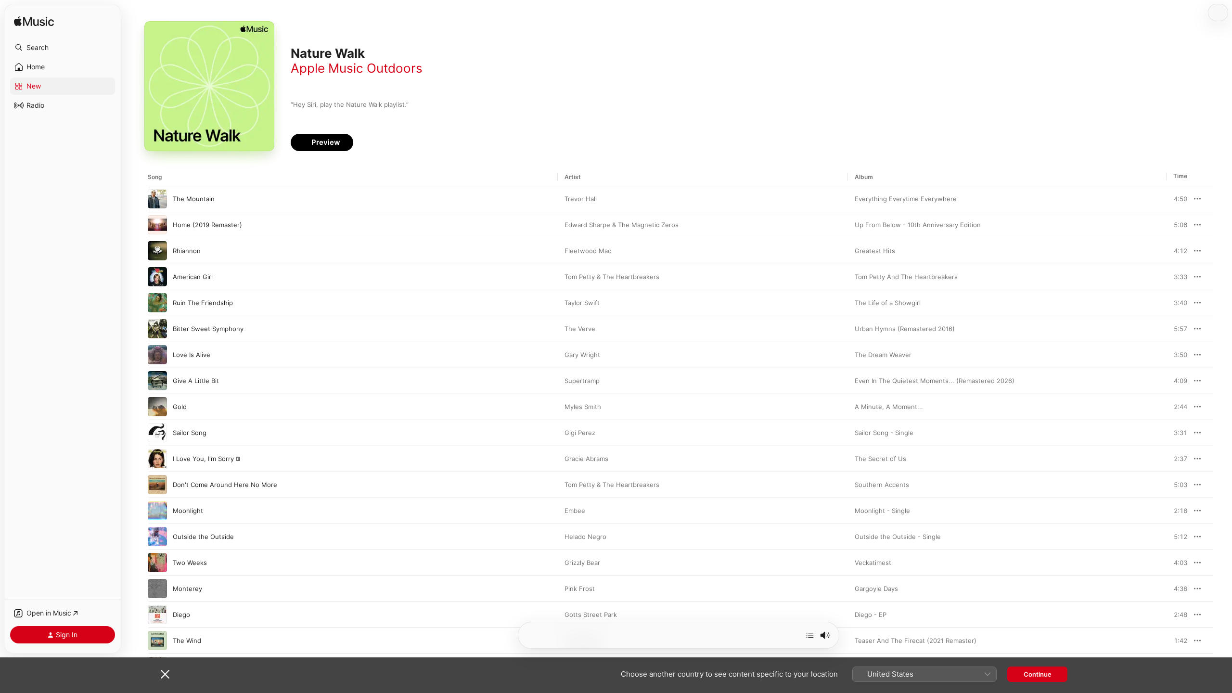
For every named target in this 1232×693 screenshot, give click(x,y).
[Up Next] (810, 635)
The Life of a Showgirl (888, 303)
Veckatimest (873, 562)
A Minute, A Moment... (889, 407)
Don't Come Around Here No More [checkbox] (225, 484)
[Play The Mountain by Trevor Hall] (157, 198)
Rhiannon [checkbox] (187, 251)
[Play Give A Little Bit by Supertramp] (157, 380)
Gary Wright (582, 355)
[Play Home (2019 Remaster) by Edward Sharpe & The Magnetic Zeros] (157, 224)
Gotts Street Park (591, 614)
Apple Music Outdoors (357, 68)
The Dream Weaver (883, 355)
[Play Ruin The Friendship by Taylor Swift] (157, 302)
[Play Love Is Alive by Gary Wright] (157, 354)
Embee (575, 510)
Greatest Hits (875, 251)
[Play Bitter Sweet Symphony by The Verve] (157, 328)
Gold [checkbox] (180, 407)
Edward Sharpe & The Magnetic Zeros (622, 225)
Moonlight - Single (882, 510)
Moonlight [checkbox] (188, 510)
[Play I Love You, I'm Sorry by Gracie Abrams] (157, 458)
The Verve (580, 329)
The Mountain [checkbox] (194, 199)
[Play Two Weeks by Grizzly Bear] (157, 562)
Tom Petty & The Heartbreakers (612, 277)
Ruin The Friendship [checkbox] (203, 303)
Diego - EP (870, 614)
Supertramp (582, 381)
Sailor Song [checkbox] (189, 432)
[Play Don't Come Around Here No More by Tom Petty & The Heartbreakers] (157, 484)
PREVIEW (1176, 199)
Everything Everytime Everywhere (906, 199)
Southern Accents (882, 484)
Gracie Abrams (586, 458)
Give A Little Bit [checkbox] (196, 381)
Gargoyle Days (876, 588)
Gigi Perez (580, 432)
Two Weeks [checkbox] (190, 562)
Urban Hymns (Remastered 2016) (905, 329)
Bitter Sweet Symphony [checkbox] (208, 329)
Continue (1038, 674)
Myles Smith (583, 407)
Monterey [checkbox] (187, 588)
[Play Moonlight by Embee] (157, 510)
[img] (34, 21)
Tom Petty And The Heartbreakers (906, 277)
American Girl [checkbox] (193, 277)
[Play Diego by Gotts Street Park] (157, 614)
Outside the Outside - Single (898, 536)
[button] (63, 47)
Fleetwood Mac (588, 251)
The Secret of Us (880, 458)
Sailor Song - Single (884, 432)
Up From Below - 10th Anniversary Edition (918, 225)
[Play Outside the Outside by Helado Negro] (157, 536)
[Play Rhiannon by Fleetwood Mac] (157, 250)
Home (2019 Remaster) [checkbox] (207, 225)
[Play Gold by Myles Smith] (157, 406)
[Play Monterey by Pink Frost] (157, 588)
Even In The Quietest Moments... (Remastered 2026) (934, 381)
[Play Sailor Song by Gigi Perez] (157, 432)
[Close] (165, 674)
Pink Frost (580, 588)
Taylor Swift (582, 303)
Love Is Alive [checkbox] (191, 355)
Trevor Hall (581, 199)
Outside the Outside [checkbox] (203, 536)
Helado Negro (585, 536)
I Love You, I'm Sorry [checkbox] (203, 458)
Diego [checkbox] (181, 614)
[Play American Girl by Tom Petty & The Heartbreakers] (157, 276)
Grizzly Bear (582, 562)
